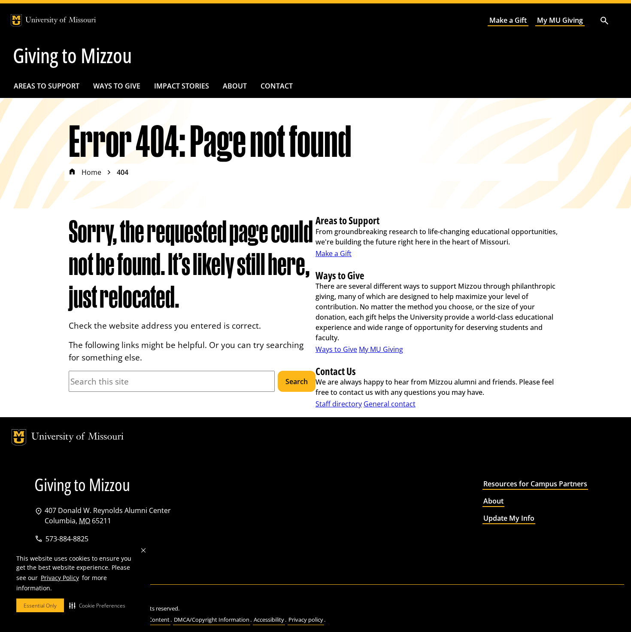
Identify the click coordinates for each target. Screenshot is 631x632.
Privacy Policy (60, 578)
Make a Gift (508, 20)
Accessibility (269, 619)
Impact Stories (181, 86)
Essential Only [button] (40, 605)
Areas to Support (46, 86)
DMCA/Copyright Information (211, 619)
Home (91, 172)
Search (296, 381)
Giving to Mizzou (72, 55)
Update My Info (508, 518)
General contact (390, 404)
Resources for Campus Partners (535, 484)
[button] (97, 605)
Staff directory (339, 404)
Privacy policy (305, 619)
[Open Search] (604, 20)
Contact (277, 86)
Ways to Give (116, 86)
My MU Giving (560, 20)
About (235, 86)
